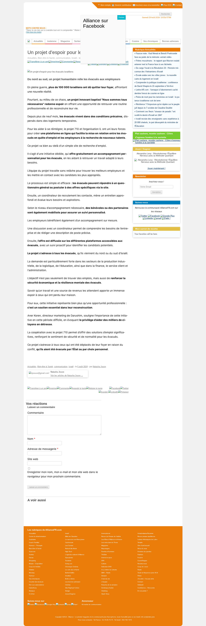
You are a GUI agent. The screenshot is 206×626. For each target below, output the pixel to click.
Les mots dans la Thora (109, 542)
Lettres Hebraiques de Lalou (147, 539)
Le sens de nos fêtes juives (74, 539)
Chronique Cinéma (71, 566)
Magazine (65, 41)
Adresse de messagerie (42, 448)
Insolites (68, 576)
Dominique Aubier (107, 588)
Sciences (32, 551)
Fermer (121, 17)
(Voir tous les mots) (33, 32)
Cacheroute (69, 542)
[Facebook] (154, 216)
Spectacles (69, 557)
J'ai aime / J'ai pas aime (146, 579)
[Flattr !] (166, 218)
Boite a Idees (69, 579)
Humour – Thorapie (35, 545)
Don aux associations (36, 585)
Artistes (31, 570)
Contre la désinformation (37, 536)
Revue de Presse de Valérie (111, 536)
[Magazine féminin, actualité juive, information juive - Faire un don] (162, 26)
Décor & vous (142, 548)
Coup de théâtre (34, 566)
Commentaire (35, 412)
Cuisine (135, 41)
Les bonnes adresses (72, 582)
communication (63, 58)
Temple (140, 542)
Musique (32, 591)
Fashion (140, 554)
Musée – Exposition (36, 563)
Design (67, 591)
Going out (68, 563)
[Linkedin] (148, 218)
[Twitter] (143, 216)
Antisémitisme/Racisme (145, 533)
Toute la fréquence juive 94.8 (148, 573)
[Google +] (167, 216)
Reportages (105, 548)
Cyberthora (33, 588)
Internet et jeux (106, 557)
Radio (140, 570)
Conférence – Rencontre (146, 588)
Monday (32, 573)
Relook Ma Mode (71, 548)
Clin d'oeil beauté (144, 545)
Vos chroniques (150, 41)
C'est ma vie (105, 579)
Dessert (104, 576)
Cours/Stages (142, 560)
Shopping (32, 560)
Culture (103, 563)
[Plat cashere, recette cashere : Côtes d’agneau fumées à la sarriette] (156, 142)
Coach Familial (34, 542)
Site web (32, 459)
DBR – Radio (105, 573)
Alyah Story (105, 594)
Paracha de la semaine (109, 585)
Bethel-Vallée (69, 573)
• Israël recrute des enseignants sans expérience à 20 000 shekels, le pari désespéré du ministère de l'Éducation (157, 122)
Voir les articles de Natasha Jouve (67, 375)
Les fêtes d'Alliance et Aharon (111, 539)
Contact (140, 582)
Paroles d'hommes (107, 551)
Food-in (140, 557)
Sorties (77, 41)
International (105, 533)
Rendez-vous (142, 563)
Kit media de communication (91, 604)
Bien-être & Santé (46, 58)
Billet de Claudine (71, 536)
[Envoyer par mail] (157, 218)
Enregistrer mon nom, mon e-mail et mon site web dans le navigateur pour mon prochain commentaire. (62, 474)
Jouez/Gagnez (70, 594)
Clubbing (104, 591)
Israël (74, 58)
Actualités (38, 41)
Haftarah (141, 585)
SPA (102, 560)
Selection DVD (106, 566)
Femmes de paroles (144, 551)
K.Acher (32, 594)
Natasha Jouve (99, 366)
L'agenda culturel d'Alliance (74, 554)
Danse (31, 557)
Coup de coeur (143, 566)
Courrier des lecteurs (36, 582)
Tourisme (68, 560)
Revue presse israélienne (146, 536)
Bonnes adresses (170, 41)
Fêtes (139, 576)
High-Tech (68, 551)
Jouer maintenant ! (156, 168)
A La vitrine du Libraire (109, 570)
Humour (31, 576)
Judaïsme (51, 41)
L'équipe (104, 582)
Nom (31, 438)
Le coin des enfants (72, 570)
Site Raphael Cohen (72, 588)
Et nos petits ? (143, 591)
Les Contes (69, 545)
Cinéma (67, 585)
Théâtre (104, 554)
